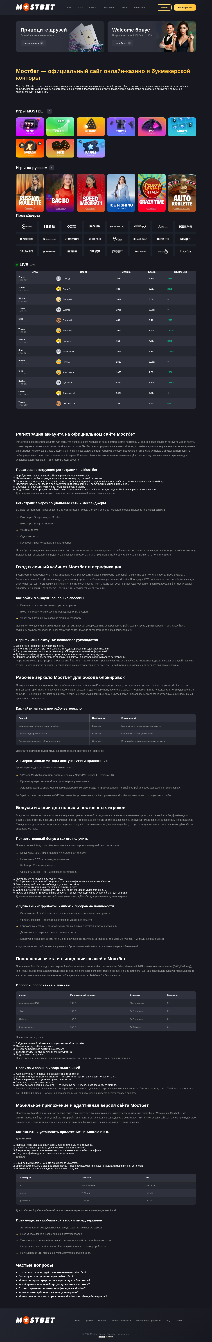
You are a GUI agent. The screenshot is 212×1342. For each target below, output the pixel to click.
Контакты (102, 1320)
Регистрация (185, 7)
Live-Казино (109, 7)
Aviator (124, 7)
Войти (164, 7)
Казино (92, 7)
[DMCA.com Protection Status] (106, 1337)
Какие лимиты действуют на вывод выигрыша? (49, 1292)
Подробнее (120, 43)
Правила (89, 1320)
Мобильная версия (121, 1320)
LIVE (80, 7)
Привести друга (31, 43)
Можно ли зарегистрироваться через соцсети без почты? (54, 1280)
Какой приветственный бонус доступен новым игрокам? (54, 1284)
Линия (69, 7)
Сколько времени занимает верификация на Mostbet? (52, 1288)
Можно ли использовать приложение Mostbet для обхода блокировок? (63, 1296)
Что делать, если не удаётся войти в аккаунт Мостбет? (52, 1272)
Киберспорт (140, 7)
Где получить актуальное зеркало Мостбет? (46, 1276)
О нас (77, 1320)
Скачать (179, 1320)
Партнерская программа (148, 1320)
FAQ (168, 1320)
